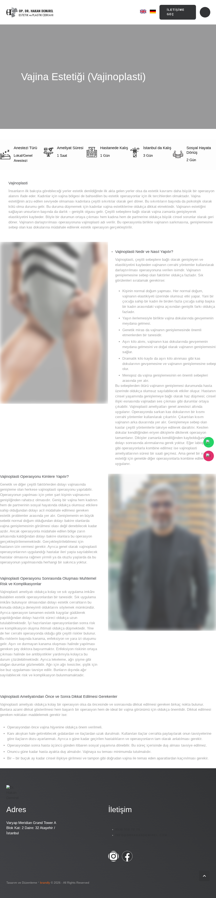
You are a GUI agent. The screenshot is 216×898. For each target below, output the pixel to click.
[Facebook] (127, 856)
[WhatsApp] (208, 442)
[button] (177, 12)
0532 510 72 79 (127, 829)
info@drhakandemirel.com (141, 835)
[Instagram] (113, 856)
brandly (45, 882)
